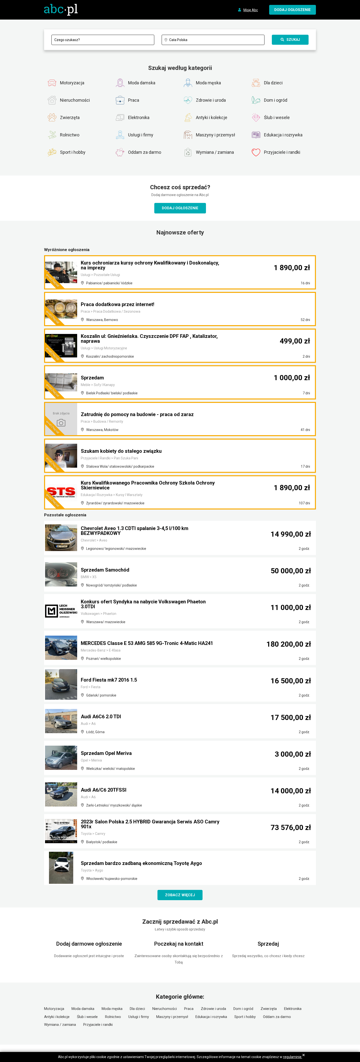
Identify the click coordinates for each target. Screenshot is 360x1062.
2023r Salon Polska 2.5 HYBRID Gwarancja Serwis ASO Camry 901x (150, 824)
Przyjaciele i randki (98, 1024)
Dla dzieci (137, 1009)
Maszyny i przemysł (172, 1017)
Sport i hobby (245, 1017)
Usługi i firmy (138, 1017)
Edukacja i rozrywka (211, 1017)
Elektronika (292, 1009)
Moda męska (112, 1009)
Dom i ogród (243, 1009)
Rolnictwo (113, 1017)
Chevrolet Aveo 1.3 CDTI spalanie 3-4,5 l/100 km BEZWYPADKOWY (134, 530)
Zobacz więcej (180, 895)
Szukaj (293, 40)
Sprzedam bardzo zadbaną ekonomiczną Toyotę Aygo (141, 863)
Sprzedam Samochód (105, 570)
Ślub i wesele (87, 1017)
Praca (188, 1009)
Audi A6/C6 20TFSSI (103, 790)
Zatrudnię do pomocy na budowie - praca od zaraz (137, 414)
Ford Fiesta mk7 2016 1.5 (109, 680)
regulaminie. (292, 1057)
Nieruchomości (164, 1009)
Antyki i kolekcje (57, 1017)
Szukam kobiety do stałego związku (121, 451)
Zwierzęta (269, 1009)
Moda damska (83, 1009)
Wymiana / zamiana (60, 1024)
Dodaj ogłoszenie (180, 208)
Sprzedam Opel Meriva (106, 753)
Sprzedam (92, 378)
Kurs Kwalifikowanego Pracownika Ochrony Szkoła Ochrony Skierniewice (148, 485)
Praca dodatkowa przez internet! (117, 304)
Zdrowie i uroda (213, 1009)
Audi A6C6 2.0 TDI (101, 716)
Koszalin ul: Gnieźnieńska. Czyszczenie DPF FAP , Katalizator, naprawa (149, 338)
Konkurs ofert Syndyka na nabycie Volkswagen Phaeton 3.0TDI (143, 604)
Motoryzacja (54, 1009)
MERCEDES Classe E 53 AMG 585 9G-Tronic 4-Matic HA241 (147, 643)
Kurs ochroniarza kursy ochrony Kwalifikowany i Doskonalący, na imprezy (150, 265)
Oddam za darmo (277, 1017)
